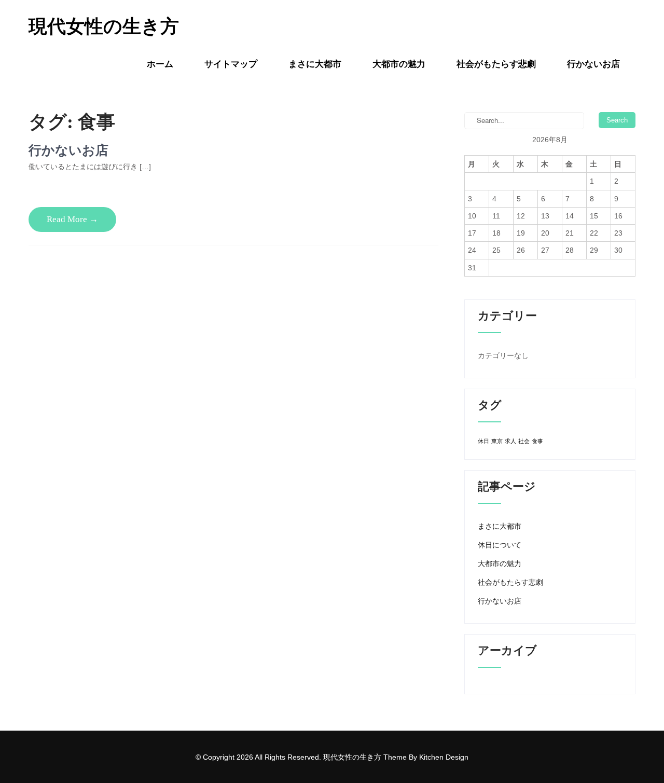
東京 (497, 441)
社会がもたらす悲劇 (496, 64)
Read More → (72, 219)
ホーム (160, 64)
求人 (510, 441)
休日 (483, 441)
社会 (524, 441)
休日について (499, 545)
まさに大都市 (314, 64)
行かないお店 (593, 64)
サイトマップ (230, 64)
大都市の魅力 (398, 64)
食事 (537, 441)
